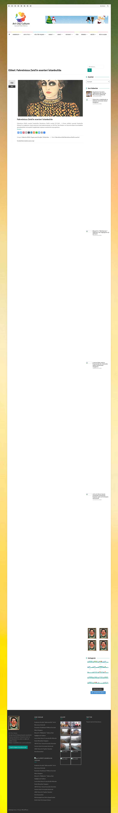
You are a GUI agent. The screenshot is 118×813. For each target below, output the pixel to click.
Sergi (59, 34)
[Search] (90, 70)
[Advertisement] (59, 50)
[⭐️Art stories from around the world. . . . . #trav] (100, 669)
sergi (32, 141)
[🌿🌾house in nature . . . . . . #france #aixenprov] (105, 679)
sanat (36, 137)
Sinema (83, 34)
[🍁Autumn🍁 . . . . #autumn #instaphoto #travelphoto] (105, 674)
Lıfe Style (26, 34)
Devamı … (19, 129)
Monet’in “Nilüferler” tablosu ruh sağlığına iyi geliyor (101, 232)
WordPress (25, 809)
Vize (77, 34)
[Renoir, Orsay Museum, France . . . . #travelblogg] (100, 679)
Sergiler (40, 137)
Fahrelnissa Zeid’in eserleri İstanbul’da (35, 119)
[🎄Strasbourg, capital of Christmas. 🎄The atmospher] (105, 669)
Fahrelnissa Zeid (59, 137)
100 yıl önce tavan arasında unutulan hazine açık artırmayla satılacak (100, 496)
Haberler (16, 34)
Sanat (51, 34)
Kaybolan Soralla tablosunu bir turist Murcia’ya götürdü (99, 93)
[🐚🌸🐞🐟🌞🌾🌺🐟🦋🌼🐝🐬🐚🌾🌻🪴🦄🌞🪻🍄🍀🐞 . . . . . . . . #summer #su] (100, 663)
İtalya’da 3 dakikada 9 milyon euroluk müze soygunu (100, 101)
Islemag (10, 809)
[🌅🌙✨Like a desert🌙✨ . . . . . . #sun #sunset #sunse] (95, 663)
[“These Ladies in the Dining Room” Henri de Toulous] (90, 674)
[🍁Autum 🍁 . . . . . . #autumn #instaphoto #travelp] (100, 674)
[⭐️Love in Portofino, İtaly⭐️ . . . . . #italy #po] (100, 684)
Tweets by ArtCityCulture (93, 722)
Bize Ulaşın (103, 34)
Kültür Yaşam (39, 34)
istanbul (25, 141)
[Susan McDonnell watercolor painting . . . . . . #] (95, 674)
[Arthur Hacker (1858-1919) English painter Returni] (90, 663)
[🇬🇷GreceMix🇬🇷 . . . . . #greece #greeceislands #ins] (105, 663)
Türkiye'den (46, 137)
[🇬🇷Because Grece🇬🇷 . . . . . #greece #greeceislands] (95, 669)
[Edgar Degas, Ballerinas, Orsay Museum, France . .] (95, 679)
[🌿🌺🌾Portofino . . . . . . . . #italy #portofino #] (95, 684)
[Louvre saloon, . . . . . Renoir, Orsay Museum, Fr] (90, 679)
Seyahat (68, 34)
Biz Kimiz (102, 6)
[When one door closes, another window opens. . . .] (90, 684)
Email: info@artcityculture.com (18, 747)
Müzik (93, 34)
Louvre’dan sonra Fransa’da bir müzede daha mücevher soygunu (100, 364)
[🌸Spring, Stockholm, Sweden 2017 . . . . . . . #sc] (105, 684)
